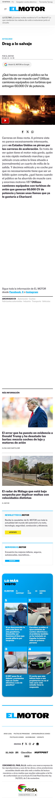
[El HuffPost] (41, 753)
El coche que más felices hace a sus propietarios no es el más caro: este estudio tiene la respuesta (38, 681)
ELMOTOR (9, 591)
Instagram (32, 292)
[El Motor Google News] (37, 744)
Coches (32, 299)
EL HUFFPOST (20, 592)
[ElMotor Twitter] (26, 744)
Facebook (15, 292)
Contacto (40, 737)
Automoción (23, 299)
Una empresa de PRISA (27, 788)
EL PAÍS (29, 592)
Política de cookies (17, 737)
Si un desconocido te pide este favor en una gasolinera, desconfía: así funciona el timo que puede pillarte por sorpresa (15, 634)
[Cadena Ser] (26, 757)
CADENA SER (42, 592)
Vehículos (46, 301)
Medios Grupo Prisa (27, 794)
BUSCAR (12, 561)
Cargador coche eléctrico (26, 2)
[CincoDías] (26, 753)
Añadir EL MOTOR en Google (18, 65)
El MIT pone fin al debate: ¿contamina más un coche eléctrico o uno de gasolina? (15, 680)
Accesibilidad (30, 737)
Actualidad (7, 39)
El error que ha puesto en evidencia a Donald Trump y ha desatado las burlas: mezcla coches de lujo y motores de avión (27, 437)
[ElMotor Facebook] (22, 744)
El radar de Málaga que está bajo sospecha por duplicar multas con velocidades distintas (25, 494)
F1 (13, 2)
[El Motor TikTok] (33, 744)
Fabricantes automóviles (12, 301)
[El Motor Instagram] (30, 744)
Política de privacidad (22, 734)
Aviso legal (8, 734)
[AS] (16, 753)
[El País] (9, 753)
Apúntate (13, 532)
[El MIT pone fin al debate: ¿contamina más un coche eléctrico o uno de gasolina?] (15, 673)
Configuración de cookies (40, 734)
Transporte (36, 301)
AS (36, 591)
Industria (27, 301)
